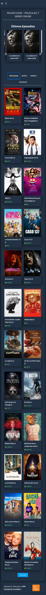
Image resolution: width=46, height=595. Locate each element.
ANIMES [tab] (33, 76)
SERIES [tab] (24, 76)
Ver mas (23, 575)
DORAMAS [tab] (23, 82)
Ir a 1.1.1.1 (36, 588)
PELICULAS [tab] (13, 76)
